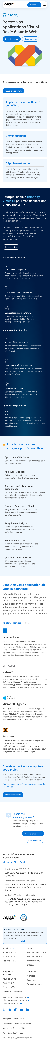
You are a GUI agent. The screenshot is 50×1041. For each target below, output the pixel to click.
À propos (31, 976)
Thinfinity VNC (33, 960)
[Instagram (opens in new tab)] (15, 1009)
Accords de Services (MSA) (14, 1028)
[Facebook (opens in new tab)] (9, 1009)
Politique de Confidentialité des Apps (18, 1023)
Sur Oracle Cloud (10, 952)
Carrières (31, 980)
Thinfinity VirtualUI (35, 956)
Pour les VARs (9, 987)
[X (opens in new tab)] (4, 1009)
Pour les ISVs (9, 983)
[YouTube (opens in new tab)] (21, 1009)
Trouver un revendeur (13, 991)
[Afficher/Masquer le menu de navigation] (44, 5)
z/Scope (30, 965)
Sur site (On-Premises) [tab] (12, 623)
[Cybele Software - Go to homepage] (9, 4)
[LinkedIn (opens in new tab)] (27, 1009)
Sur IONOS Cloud (10, 956)
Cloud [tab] (27, 623)
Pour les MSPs (9, 979)
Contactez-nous (34, 984)
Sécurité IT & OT (10, 960)
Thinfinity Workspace (36, 952)
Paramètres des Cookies (13, 1033)
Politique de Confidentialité (14, 1018)
